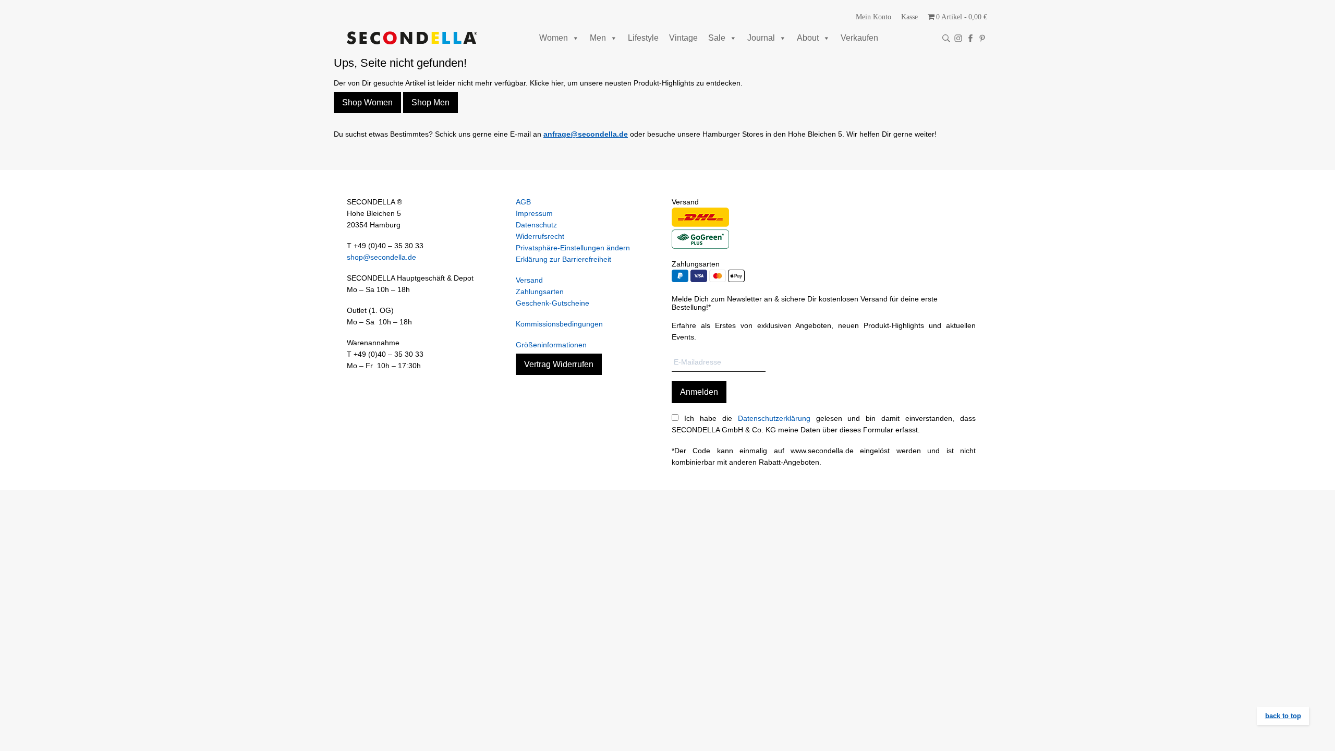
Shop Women (367, 102)
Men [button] (598, 37)
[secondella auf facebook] (970, 38)
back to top (1283, 716)
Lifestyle (643, 37)
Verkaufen (859, 37)
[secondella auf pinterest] (982, 38)
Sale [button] (716, 37)
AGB (523, 202)
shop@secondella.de (381, 257)
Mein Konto (873, 17)
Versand (529, 280)
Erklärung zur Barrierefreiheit (563, 259)
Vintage (683, 37)
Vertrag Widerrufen (558, 364)
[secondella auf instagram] (958, 38)
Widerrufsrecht (540, 236)
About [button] (808, 37)
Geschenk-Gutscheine (552, 303)
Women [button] (553, 37)
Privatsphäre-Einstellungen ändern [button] (573, 248)
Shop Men (430, 102)
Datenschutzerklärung (774, 418)
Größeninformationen (551, 345)
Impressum (534, 213)
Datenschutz (536, 225)
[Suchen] (946, 38)
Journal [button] (761, 37)
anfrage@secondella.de (585, 134)
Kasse (909, 17)
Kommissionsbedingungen (559, 324)
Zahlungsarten (540, 291)
